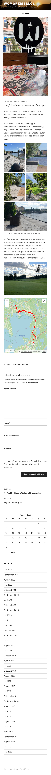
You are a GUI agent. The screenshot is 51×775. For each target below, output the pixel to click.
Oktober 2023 (10, 605)
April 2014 (8, 732)
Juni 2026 (8, 570)
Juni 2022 (8, 625)
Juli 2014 (7, 727)
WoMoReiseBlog (19, 3)
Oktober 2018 (10, 671)
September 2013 (11, 737)
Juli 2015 (7, 716)
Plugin (44, 352)
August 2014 (9, 721)
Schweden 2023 (20, 365)
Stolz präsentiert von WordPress (16, 769)
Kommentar (10, 389)
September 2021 (11, 635)
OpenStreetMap (26, 352)
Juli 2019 (7, 666)
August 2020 (9, 646)
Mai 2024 (8, 600)
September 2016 (11, 701)
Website (7, 448)
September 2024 (11, 595)
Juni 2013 (8, 752)
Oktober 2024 (10, 590)
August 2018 (9, 676)
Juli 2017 (7, 691)
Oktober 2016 (10, 696)
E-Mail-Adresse (11, 436)
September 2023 (11, 610)
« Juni (12, 552)
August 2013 (9, 742)
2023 (9, 365)
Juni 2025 (8, 585)
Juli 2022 (8, 620)
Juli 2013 (7, 747)
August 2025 (9, 580)
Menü (27, 13)
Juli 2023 (8, 615)
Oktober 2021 (10, 630)
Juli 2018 (7, 681)
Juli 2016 (7, 711)
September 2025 (11, 575)
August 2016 (9, 706)
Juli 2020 (8, 651)
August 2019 (9, 661)
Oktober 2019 (10, 656)
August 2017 (9, 686)
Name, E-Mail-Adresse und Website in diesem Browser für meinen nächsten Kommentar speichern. (25, 464)
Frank (24, 102)
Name (7, 423)
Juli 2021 (7, 641)
